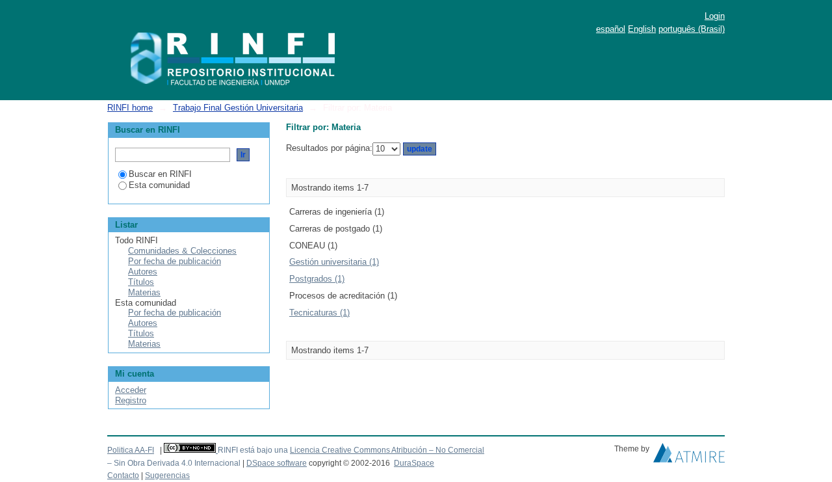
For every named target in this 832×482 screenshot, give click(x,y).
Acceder (130, 390)
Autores (142, 271)
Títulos (141, 282)
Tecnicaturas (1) (319, 312)
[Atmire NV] (689, 456)
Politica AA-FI (130, 450)
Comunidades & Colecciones (182, 251)
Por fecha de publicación (174, 261)
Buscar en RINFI (160, 174)
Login (715, 16)
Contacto (123, 475)
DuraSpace (414, 463)
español (610, 29)
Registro (130, 400)
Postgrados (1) (316, 279)
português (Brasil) (691, 29)
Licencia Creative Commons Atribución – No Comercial (387, 450)
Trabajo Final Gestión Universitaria (238, 108)
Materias (144, 292)
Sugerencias (167, 475)
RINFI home (130, 108)
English (642, 29)
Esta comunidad (159, 185)
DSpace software (276, 463)
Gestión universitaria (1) (334, 262)
